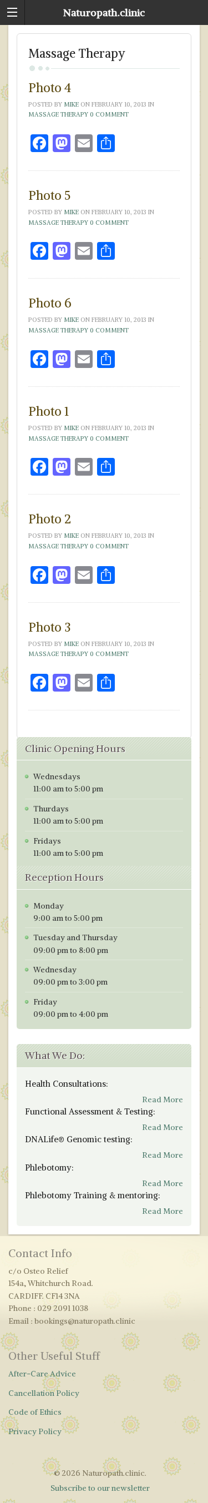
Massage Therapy (58, 114)
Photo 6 (50, 303)
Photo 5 (49, 195)
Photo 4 (49, 87)
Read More (162, 1099)
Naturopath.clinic (104, 12)
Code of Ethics (35, 1412)
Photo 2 (49, 519)
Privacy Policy (35, 1431)
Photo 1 (48, 411)
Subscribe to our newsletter (100, 1488)
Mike (71, 104)
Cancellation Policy (43, 1393)
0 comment (109, 114)
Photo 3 (49, 627)
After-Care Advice (42, 1374)
